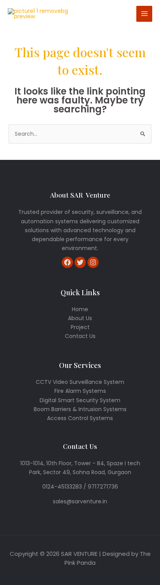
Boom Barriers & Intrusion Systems (80, 409)
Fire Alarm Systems (80, 391)
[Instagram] (93, 262)
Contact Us (80, 336)
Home (80, 309)
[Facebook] (67, 262)
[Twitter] (80, 262)
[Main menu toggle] (144, 14)
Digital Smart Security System (80, 400)
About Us (80, 318)
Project (80, 327)
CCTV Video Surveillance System (80, 382)
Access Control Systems (80, 418)
